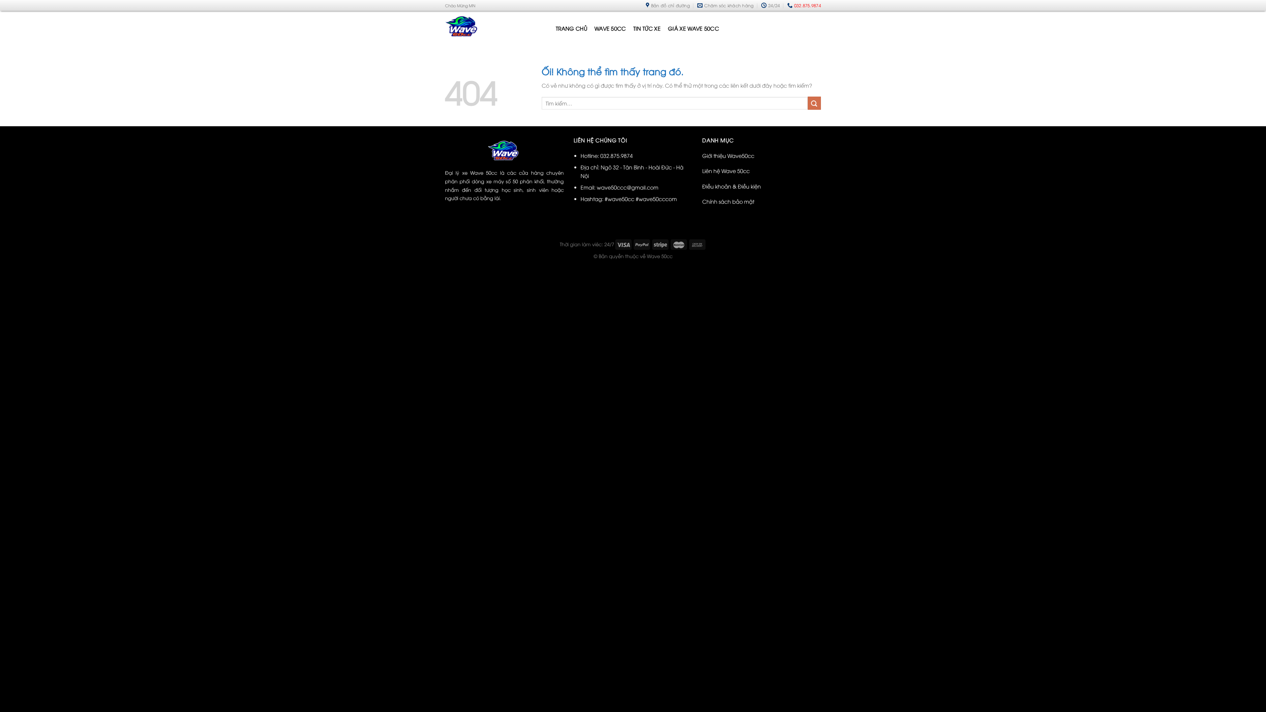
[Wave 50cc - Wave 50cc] (495, 28)
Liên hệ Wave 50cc (726, 170)
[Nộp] (814, 103)
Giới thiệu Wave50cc (728, 155)
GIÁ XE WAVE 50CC (693, 28)
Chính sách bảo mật (728, 201)
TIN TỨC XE (647, 28)
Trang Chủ (571, 28)
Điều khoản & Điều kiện (731, 186)
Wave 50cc (610, 28)
